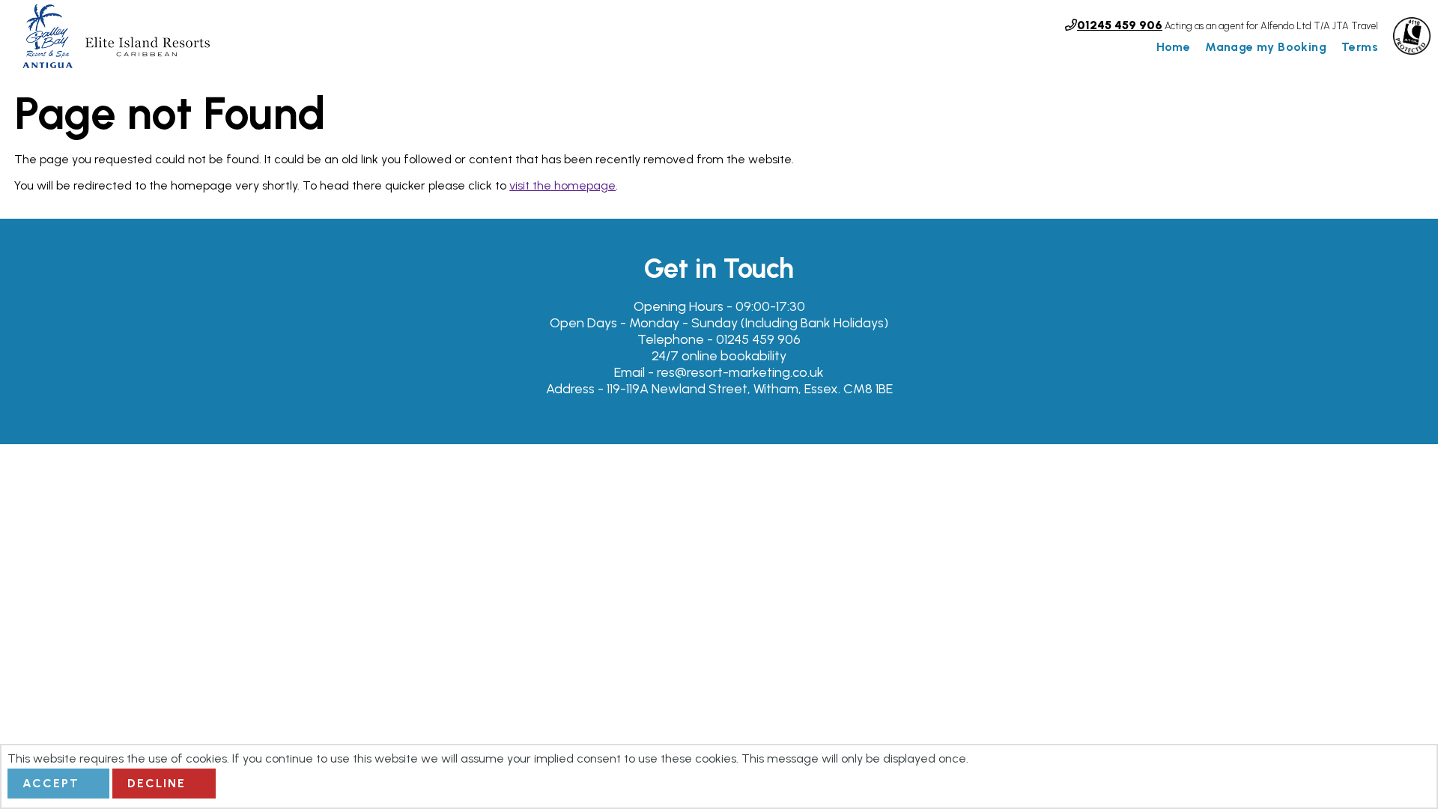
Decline (156, 783)
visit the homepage (562, 185)
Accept (50, 783)
